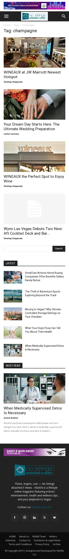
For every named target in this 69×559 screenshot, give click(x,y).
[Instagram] (24, 517)
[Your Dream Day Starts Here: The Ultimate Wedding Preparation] (34, 104)
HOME (12, 536)
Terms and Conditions (20, 544)
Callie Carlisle (11, 133)
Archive (57, 544)
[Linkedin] (34, 517)
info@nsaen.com (42, 507)
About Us (24, 536)
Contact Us (24, 540)
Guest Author (11, 417)
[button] (6, 16)
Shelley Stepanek (13, 81)
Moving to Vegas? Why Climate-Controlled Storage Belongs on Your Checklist (43, 313)
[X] (44, 517)
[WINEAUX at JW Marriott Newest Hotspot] (34, 52)
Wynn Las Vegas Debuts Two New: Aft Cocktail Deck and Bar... (33, 231)
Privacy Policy (42, 544)
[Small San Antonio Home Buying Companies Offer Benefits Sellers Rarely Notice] (13, 277)
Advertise (10, 540)
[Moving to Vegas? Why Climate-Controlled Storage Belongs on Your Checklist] (13, 313)
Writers (53, 536)
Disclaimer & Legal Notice (47, 540)
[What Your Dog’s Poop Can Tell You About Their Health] (13, 332)
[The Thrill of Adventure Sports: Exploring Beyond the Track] (13, 296)
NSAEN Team (39, 536)
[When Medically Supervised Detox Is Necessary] (13, 350)
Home (7, 25)
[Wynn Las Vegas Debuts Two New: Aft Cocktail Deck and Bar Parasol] (34, 209)
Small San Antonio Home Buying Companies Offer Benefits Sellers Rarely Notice (44, 276)
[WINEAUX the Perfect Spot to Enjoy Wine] (34, 156)
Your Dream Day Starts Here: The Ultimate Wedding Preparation (31, 126)
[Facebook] (14, 517)
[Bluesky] (54, 517)
